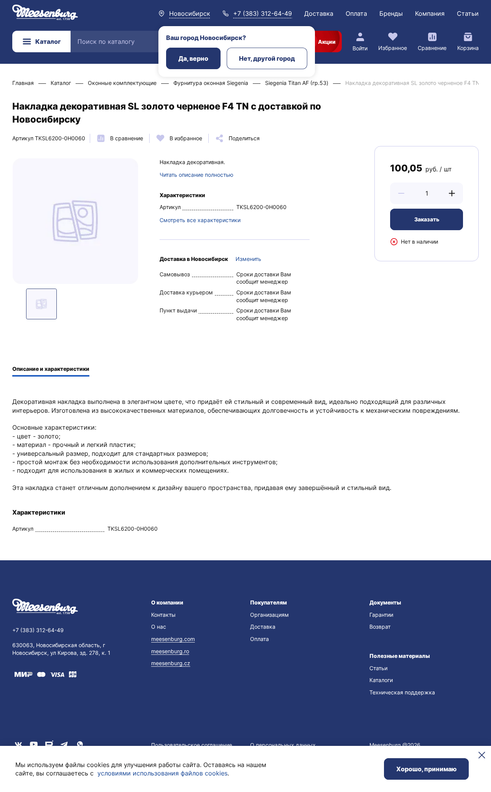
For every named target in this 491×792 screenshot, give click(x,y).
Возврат (379, 626)
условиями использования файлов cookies (162, 773)
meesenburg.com (173, 639)
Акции (327, 41)
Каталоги (381, 680)
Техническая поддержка (402, 692)
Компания (430, 13)
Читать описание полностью (196, 174)
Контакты (163, 614)
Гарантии (381, 614)
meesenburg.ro (170, 651)
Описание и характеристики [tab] (50, 368)
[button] (401, 193)
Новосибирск (189, 13)
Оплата (356, 13)
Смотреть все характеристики (200, 220)
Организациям (269, 614)
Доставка (318, 13)
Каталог (48, 41)
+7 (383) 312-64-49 (262, 13)
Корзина (468, 48)
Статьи (468, 13)
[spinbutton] (427, 193)
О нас (158, 626)
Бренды (391, 13)
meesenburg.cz (170, 663)
